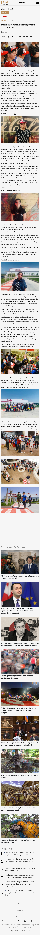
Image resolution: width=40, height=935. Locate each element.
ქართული (3, 9)
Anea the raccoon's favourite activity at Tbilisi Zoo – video (19, 776)
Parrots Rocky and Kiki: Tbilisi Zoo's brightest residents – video (18, 841)
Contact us (20, 910)
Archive (4, 20)
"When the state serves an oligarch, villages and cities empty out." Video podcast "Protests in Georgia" (18, 710)
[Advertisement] (20, 529)
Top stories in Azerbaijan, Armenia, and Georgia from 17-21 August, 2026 (18, 809)
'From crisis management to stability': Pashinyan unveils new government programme (19, 884)
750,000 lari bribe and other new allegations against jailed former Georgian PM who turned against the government (18, 611)
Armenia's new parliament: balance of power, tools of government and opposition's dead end (19, 744)
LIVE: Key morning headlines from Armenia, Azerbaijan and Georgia (17, 677)
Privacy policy (20, 916)
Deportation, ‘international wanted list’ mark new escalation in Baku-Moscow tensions (20, 861)
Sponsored (5, 32)
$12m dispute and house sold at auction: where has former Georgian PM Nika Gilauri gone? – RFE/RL (20, 644)
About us (20, 904)
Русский (10, 9)
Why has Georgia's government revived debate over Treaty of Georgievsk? (20, 577)
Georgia (4, 16)
